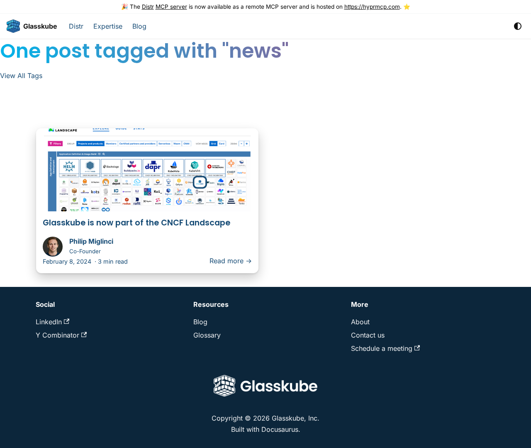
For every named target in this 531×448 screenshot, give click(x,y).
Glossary (207, 335)
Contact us (368, 335)
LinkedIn (49, 322)
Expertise (107, 26)
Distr (148, 6)
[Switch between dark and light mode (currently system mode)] (517, 26)
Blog (139, 26)
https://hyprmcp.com (372, 6)
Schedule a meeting (381, 348)
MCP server (171, 6)
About (360, 322)
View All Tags (21, 75)
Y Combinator (57, 335)
